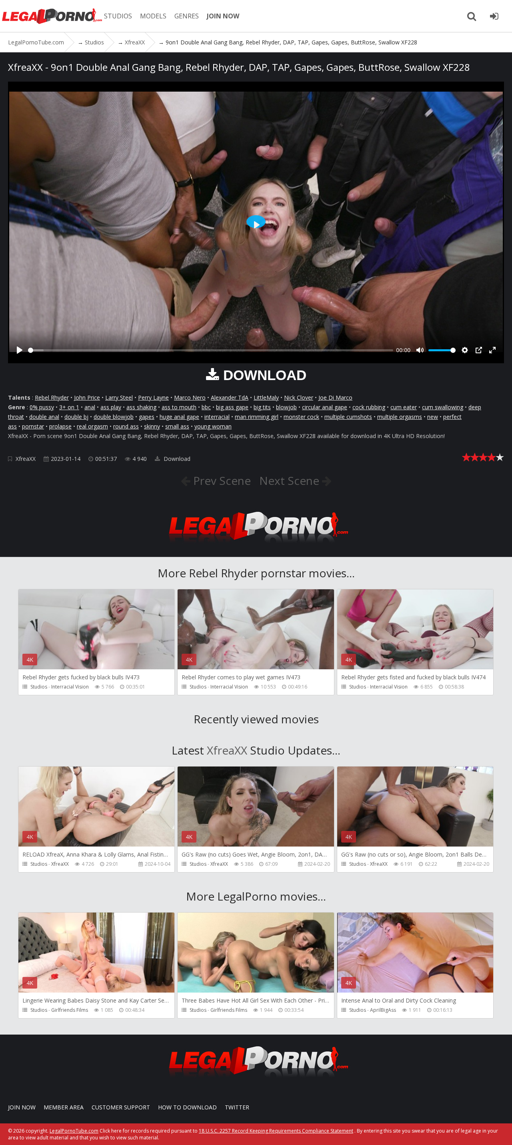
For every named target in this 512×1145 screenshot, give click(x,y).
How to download (187, 1107)
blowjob (286, 407)
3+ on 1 (69, 407)
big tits (262, 407)
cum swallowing (442, 407)
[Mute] (420, 350)
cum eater (403, 407)
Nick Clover (298, 397)
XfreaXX (26, 458)
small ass (177, 426)
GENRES (186, 16)
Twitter (237, 1107)
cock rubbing (368, 407)
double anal (44, 416)
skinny (152, 426)
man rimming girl (256, 416)
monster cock (301, 416)
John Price (87, 397)
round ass (126, 426)
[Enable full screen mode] (492, 350)
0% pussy (42, 407)
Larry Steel (119, 397)
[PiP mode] (478, 350)
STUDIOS (118, 16)
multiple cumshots (348, 416)
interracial (217, 416)
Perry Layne (153, 397)
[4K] (96, 846)
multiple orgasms (399, 416)
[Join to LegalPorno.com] (256, 545)
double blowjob (114, 416)
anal (89, 407)
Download (176, 458)
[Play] (19, 350)
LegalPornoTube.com (52, 16)
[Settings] (464, 350)
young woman (213, 426)
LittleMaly (266, 397)
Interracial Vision (70, 686)
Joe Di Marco (335, 397)
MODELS (153, 16)
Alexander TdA (229, 397)
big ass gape (232, 407)
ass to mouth (179, 407)
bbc (206, 407)
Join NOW (22, 1107)
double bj (76, 416)
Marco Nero (190, 397)
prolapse (60, 426)
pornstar (33, 426)
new (432, 416)
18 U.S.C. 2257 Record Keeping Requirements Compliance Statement (276, 1130)
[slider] (210, 350)
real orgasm (92, 426)
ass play (110, 407)
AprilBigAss (383, 1010)
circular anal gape (324, 407)
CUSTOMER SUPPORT (121, 1107)
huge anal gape (179, 416)
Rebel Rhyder (52, 397)
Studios (38, 686)
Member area (64, 1107)
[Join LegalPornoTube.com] (494, 16)
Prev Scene (220, 480)
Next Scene (290, 480)
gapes (146, 416)
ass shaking (141, 407)
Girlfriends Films (69, 1010)
